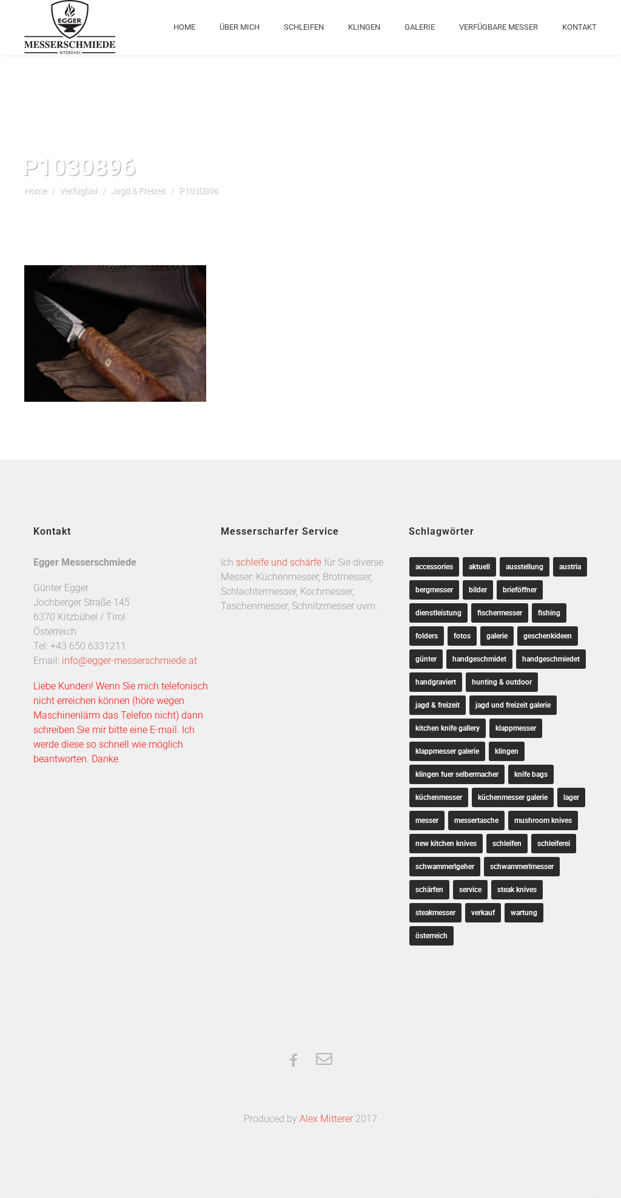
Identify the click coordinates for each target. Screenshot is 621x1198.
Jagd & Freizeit (138, 190)
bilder (478, 590)
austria (570, 567)
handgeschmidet (479, 659)
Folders (426, 636)
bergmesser (434, 590)
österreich (431, 936)
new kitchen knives (446, 843)
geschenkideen (547, 636)
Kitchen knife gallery (447, 728)
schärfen (429, 889)
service (470, 889)
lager (571, 797)
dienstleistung (438, 613)
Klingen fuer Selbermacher (456, 774)
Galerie (419, 27)
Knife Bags (531, 774)
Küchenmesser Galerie (513, 797)
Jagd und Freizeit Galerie (513, 705)
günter (426, 659)
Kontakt (579, 27)
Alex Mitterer (326, 1119)
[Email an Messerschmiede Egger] (324, 1060)
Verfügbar (78, 190)
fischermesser (499, 613)
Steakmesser (435, 913)
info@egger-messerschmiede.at (129, 660)
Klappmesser (515, 728)
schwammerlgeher (444, 866)
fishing (549, 613)
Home (184, 27)
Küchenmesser (438, 797)
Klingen (364, 27)
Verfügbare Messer (498, 27)
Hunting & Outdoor (502, 682)
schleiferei (553, 843)
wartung (524, 913)
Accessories (434, 567)
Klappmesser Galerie (447, 751)
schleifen (507, 843)
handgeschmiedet (551, 659)
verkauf (483, 913)
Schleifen (304, 27)
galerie (497, 636)
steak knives (517, 889)
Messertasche (476, 820)
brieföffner (520, 590)
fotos (462, 636)
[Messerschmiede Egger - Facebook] (293, 1061)
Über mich (240, 27)
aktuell (479, 567)
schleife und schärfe (278, 562)
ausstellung (524, 567)
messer (426, 820)
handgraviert (435, 682)
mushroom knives (543, 820)
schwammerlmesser (522, 866)
